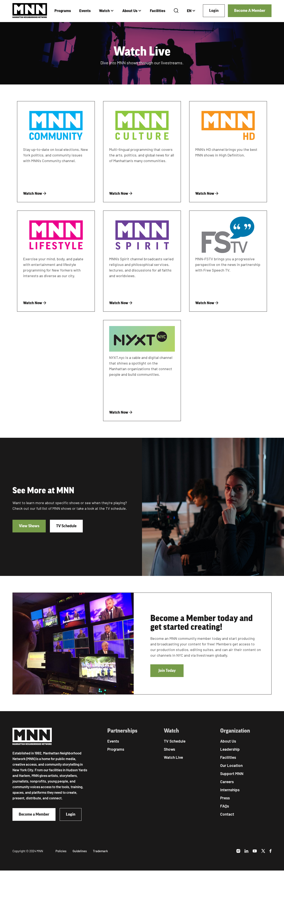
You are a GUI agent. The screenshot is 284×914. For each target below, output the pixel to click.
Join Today (167, 670)
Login (214, 11)
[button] (106, 11)
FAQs (224, 806)
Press (225, 797)
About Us (129, 10)
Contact (227, 814)
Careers (227, 781)
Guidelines (80, 851)
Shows (169, 749)
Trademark (100, 851)
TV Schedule (66, 526)
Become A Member (249, 11)
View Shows (29, 526)
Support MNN (231, 773)
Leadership (230, 749)
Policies (61, 851)
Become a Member (34, 814)
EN (189, 10)
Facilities (157, 10)
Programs (62, 10)
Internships (230, 789)
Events (85, 10)
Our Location (231, 765)
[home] (29, 10)
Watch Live (173, 757)
